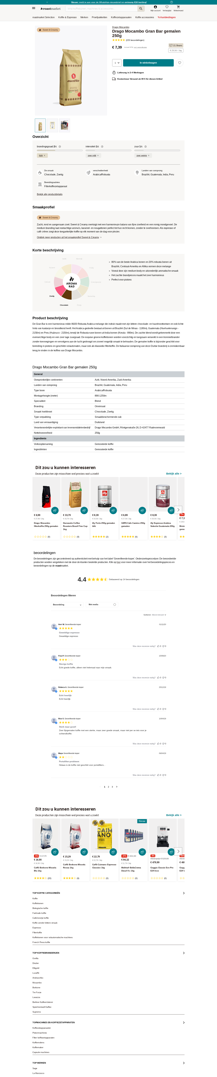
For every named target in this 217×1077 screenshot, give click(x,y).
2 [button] (108, 787)
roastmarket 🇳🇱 (40, 985)
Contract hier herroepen (99, 999)
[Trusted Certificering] (146, 980)
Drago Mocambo (120, 27)
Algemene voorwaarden (79, 1069)
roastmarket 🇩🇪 (40, 981)
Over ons (38, 958)
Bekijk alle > (174, 473)
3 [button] (112, 787)
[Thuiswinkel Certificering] (145, 1033)
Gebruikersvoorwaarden (49, 1069)
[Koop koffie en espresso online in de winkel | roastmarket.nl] (51, 8)
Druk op (38, 963)
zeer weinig (142, 155)
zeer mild (92, 155)
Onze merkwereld (41, 972)
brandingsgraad (47, 146)
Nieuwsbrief (39, 950)
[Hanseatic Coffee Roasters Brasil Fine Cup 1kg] (75, 494)
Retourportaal (68, 958)
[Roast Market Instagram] (105, 1058)
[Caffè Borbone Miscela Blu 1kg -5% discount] (46, 836)
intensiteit (92, 146)
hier (118, 562)
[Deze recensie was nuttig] (158, 645)
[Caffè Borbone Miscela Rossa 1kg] (75, 836)
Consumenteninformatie (145, 1069)
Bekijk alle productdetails (49, 194)
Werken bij (39, 954)
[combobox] (67, 604)
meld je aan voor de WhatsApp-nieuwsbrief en (109, 2)
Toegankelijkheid (41, 967)
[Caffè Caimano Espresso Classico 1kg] (104, 836)
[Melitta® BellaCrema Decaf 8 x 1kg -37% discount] (133, 836)
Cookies (123, 1069)
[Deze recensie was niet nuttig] (163, 645)
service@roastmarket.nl (102, 966)
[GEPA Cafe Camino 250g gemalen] (133, 494)
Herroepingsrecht (171, 1069)
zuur (138, 146)
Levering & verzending (71, 954)
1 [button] (104, 787)
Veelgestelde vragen (71, 950)
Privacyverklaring (105, 1069)
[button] (117, 63)
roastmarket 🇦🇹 (40, 976)
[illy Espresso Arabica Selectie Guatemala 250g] (163, 494)
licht (41, 155)
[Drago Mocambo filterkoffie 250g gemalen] (46, 494)
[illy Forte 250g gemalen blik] (104, 494)
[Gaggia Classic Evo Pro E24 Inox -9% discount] (163, 836)
